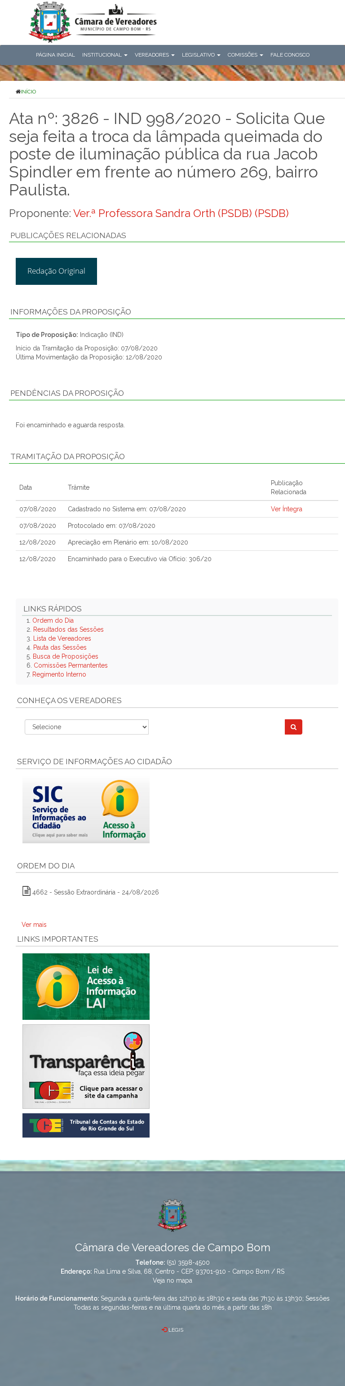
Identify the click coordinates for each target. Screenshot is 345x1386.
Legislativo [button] (199, 55)
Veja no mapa (172, 1280)
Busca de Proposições (65, 656)
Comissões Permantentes (71, 665)
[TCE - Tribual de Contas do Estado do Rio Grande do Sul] (86, 1125)
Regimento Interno (59, 674)
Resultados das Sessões (68, 629)
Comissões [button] (243, 55)
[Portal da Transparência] (177, 1066)
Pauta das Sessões (60, 647)
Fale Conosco (290, 55)
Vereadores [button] (152, 55)
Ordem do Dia (53, 620)
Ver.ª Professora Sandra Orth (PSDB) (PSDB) (181, 213)
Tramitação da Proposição (67, 456)
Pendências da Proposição (67, 393)
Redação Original (56, 271)
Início (28, 92)
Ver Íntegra (286, 509)
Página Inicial (55, 55)
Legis (175, 1330)
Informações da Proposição (70, 311)
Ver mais (34, 924)
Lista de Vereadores (62, 638)
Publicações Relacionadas (68, 235)
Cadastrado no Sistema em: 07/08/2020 (127, 509)
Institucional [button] (102, 55)
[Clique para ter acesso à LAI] (86, 986)
